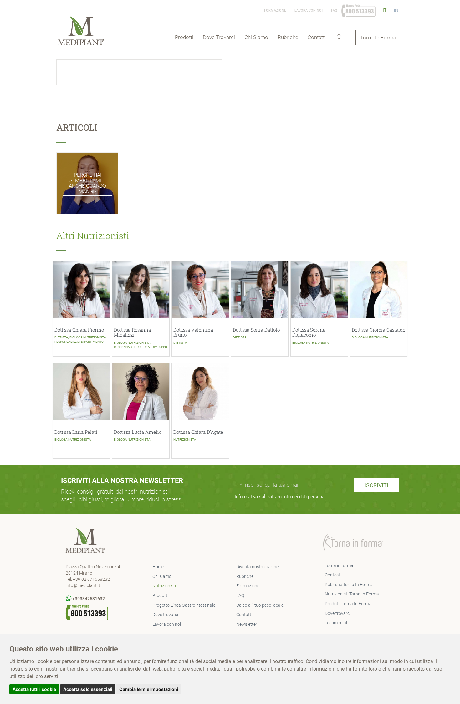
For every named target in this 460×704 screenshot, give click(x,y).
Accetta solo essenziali (87, 689)
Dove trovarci (219, 37)
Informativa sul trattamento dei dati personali (280, 496)
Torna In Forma (378, 37)
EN (396, 10)
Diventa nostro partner (258, 566)
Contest (332, 574)
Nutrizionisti (164, 585)
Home (158, 566)
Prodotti (184, 37)
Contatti (317, 37)
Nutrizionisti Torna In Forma (352, 593)
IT (385, 10)
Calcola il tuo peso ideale (260, 605)
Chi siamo (256, 37)
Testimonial (336, 622)
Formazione (275, 10)
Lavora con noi (308, 10)
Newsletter (246, 624)
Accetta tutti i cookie (34, 689)
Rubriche (288, 37)
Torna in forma (339, 565)
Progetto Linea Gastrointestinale (183, 605)
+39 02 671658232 (91, 579)
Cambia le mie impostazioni (148, 689)
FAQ (334, 10)
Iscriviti (376, 485)
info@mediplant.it (83, 585)
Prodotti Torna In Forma (348, 603)
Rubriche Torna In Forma (349, 584)
